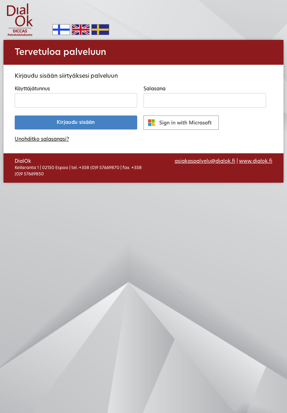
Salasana (155, 89)
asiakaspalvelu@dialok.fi (205, 161)
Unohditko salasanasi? (42, 139)
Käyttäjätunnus (32, 89)
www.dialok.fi (255, 161)
